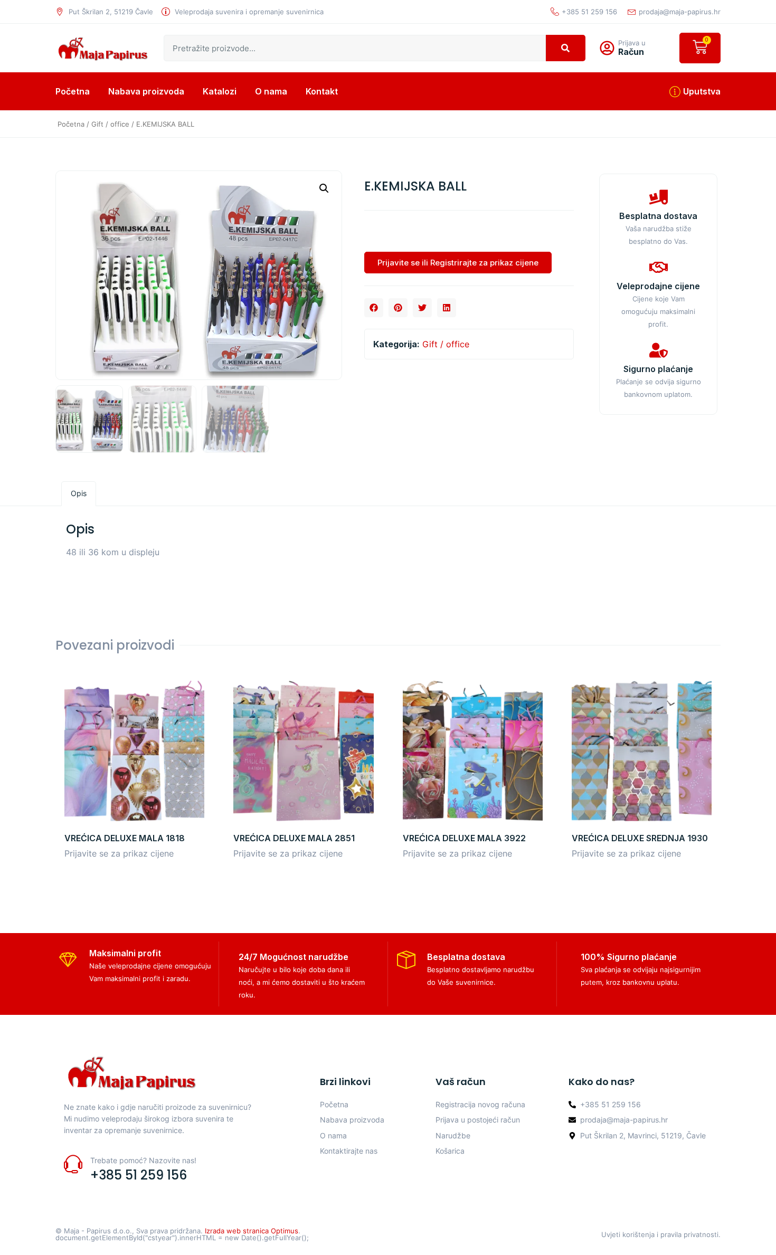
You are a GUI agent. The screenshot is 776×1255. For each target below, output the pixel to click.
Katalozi (219, 91)
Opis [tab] (79, 493)
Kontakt (322, 91)
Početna (72, 91)
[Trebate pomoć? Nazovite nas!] (73, 1164)
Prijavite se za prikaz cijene (119, 853)
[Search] (565, 48)
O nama (271, 91)
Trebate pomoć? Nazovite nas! (143, 1160)
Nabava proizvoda (146, 91)
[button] (324, 188)
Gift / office (110, 124)
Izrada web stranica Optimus (251, 1231)
